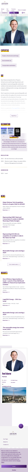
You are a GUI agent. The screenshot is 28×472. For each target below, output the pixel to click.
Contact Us (5, 444)
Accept (14, 466)
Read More (14, 115)
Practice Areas (14, 9)
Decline (14, 470)
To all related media (13, 264)
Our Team (8, 9)
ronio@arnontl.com (6, 386)
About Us (2, 9)
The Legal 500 (15, 108)
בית (1, 14)
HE (24, 12)
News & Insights (22, 10)
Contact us (4, 12)
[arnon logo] (5, 3)
